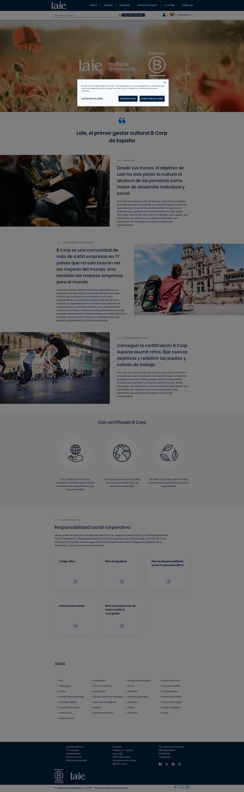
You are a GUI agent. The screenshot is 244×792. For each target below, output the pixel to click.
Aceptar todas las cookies (152, 98)
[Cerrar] (165, 82)
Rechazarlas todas (128, 98)
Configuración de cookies (92, 98)
